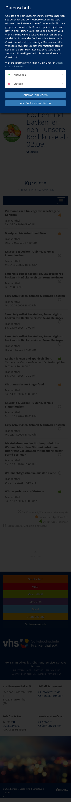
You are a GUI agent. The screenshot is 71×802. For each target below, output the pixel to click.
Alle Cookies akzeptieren (35, 103)
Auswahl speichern (35, 95)
